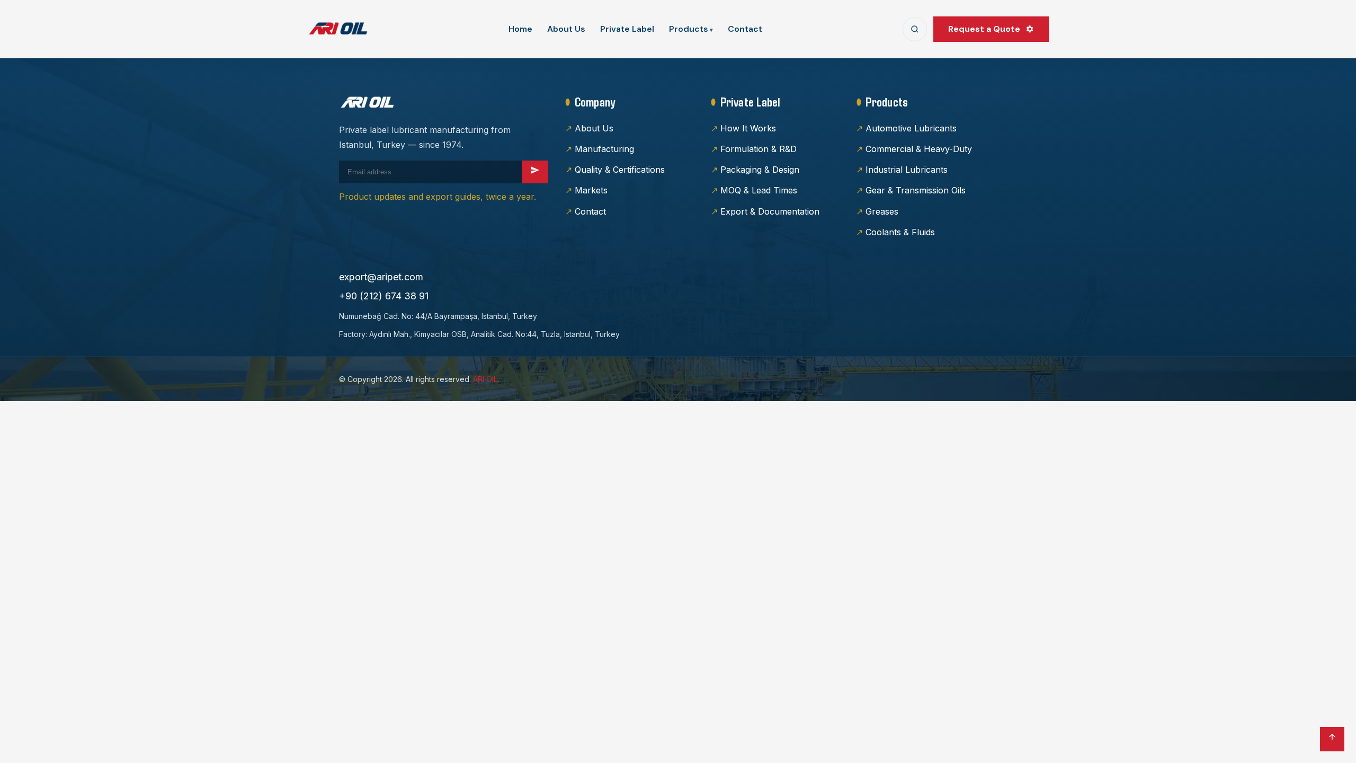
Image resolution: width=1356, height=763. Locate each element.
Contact (745, 28)
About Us (566, 28)
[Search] (915, 29)
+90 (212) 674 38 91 (384, 295)
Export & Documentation (769, 211)
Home (520, 28)
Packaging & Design (759, 169)
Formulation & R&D (758, 149)
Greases (882, 211)
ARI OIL (485, 379)
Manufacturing (604, 149)
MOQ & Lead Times (758, 190)
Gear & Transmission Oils (916, 190)
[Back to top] (1332, 739)
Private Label (627, 28)
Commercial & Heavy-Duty (919, 149)
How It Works (748, 128)
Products (688, 28)
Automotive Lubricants (911, 128)
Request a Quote (984, 28)
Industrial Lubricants (907, 169)
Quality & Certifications (620, 169)
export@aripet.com (381, 276)
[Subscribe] (535, 172)
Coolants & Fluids (900, 232)
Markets (591, 190)
